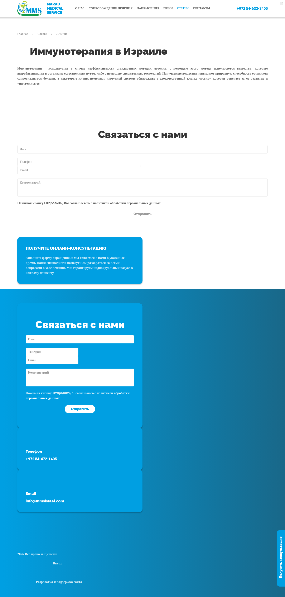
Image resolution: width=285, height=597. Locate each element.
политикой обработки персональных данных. (127, 203)
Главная (22, 33)
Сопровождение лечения (110, 8)
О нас (79, 8)
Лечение (61, 33)
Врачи (168, 8)
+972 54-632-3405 (252, 8)
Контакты (201, 8)
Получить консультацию (281, 557)
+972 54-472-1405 (41, 459)
